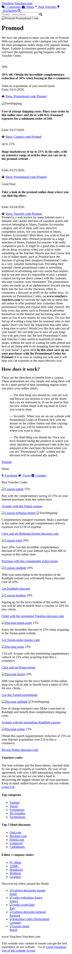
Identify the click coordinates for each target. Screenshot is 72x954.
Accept (30, 950)
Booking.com (18, 836)
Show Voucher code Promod (23, 213)
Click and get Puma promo (18, 667)
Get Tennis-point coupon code (21, 640)
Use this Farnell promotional (19, 695)
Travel (14, 806)
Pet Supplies (17, 813)
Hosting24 (16, 869)
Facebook (10, 475)
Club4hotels (17, 846)
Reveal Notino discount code (20, 750)
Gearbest (15, 877)
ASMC (14, 866)
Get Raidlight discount (16, 588)
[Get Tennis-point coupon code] (17, 623)
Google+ (40, 475)
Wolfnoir (15, 873)
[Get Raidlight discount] (14, 568)
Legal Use (8, 787)
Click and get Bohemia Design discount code (30, 533)
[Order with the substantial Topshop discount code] (14, 595)
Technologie (17, 817)
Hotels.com (17, 839)
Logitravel (16, 843)
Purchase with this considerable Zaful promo (30, 561)
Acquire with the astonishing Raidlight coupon (31, 722)
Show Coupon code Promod (23, 136)
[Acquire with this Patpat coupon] (12, 489)
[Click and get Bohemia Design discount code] (19, 513)
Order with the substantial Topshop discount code (33, 616)
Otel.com (15, 832)
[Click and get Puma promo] (13, 646)
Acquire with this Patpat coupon (22, 506)
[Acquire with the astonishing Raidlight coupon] (14, 701)
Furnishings (17, 809)
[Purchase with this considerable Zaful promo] (12, 540)
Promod (7, 462)
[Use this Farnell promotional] (13, 674)
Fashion (15, 802)
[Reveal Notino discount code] (13, 729)
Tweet (26, 475)
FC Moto (15, 862)
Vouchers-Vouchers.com (17, 3)
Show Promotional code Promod (26, 96)
